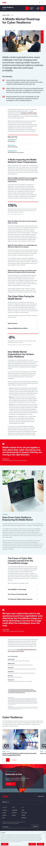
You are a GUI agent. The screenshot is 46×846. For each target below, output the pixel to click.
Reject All (32, 844)
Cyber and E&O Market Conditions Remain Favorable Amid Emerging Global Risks (19, 754)
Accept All (40, 844)
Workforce (24, 817)
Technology (24, 812)
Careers (4, 812)
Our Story (4, 810)
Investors (4, 815)
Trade (23, 810)
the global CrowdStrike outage (29, 113)
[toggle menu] (43, 2)
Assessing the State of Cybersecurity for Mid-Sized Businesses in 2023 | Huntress (22, 690)
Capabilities (14, 810)
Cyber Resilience (7, 7)
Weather (23, 815)
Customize (5, 844)
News (3, 817)
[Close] (44, 832)
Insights (14, 815)
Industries (14, 812)
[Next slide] (8, 760)
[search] (40, 2)
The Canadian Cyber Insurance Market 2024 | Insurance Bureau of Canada (20, 689)
